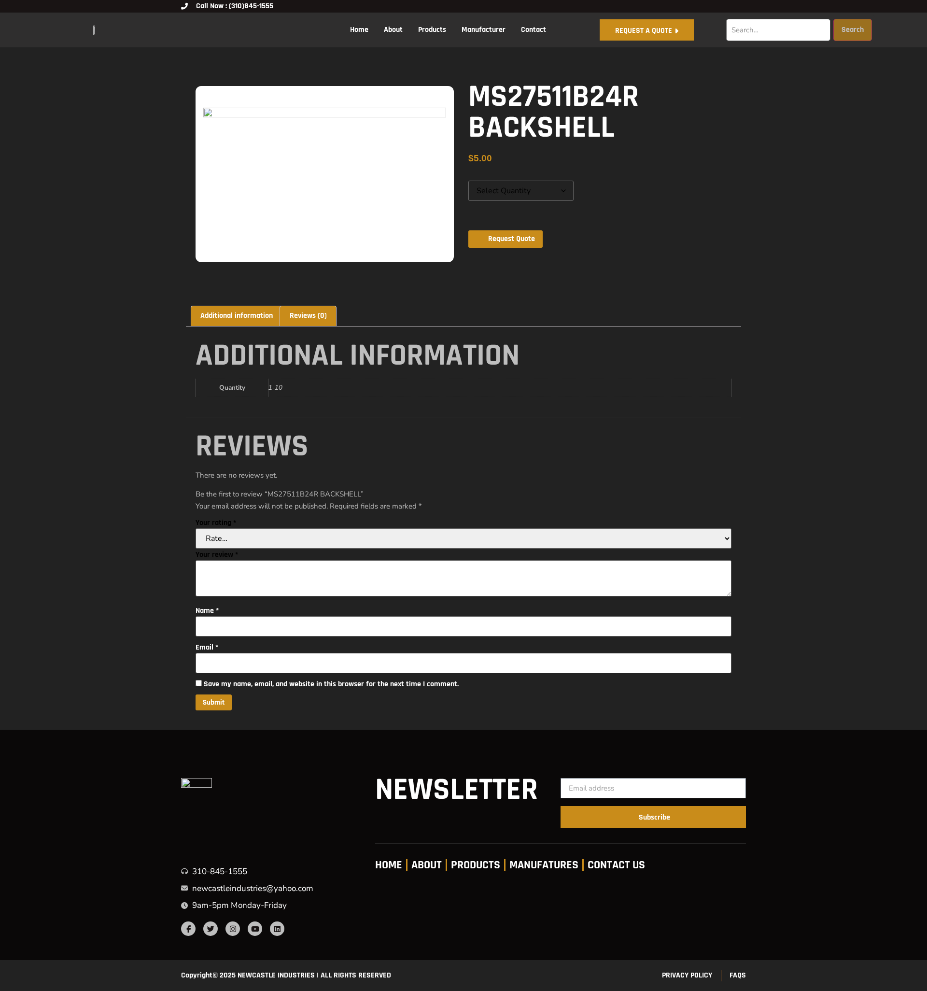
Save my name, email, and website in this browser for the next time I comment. (331, 684)
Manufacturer (484, 30)
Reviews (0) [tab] (308, 316)
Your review (217, 555)
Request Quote (511, 239)
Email (207, 647)
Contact (533, 30)
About (393, 30)
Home (359, 30)
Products (432, 30)
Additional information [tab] (236, 316)
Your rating (216, 523)
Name (207, 611)
